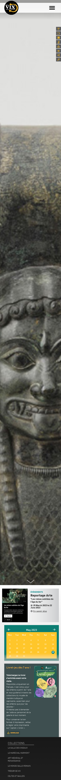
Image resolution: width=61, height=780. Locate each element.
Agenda (58, 38)
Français (58, 29)
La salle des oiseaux (18, 748)
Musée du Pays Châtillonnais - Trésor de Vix (20, 6)
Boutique (58, 51)
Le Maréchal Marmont (19, 753)
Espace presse (58, 46)
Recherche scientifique (58, 42)
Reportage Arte (41, 595)
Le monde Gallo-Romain (19, 766)
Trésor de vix (14, 771)
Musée (58, 33)
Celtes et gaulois (16, 776)
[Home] (11, 8)
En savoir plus (40, 611)
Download (14, 733)
